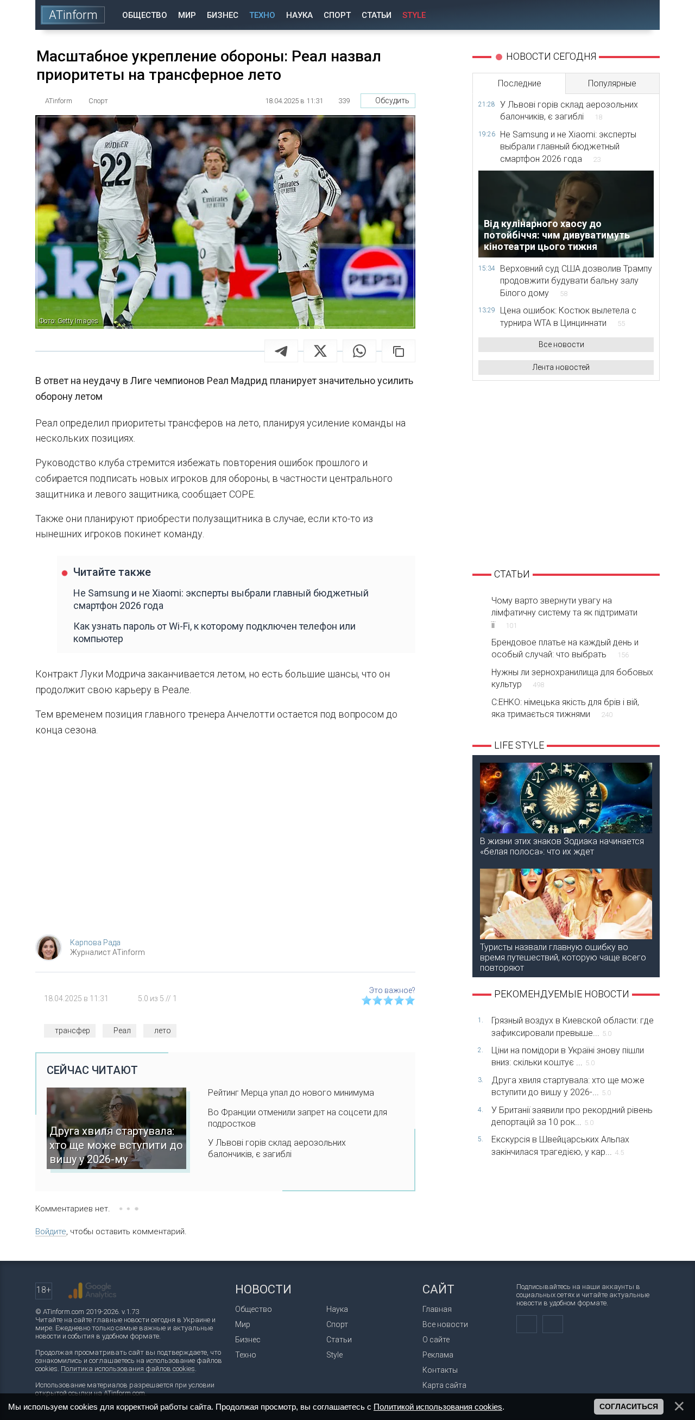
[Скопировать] (398, 351)
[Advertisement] (225, 839)
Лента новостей (561, 367)
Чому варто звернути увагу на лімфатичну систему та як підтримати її (564, 612)
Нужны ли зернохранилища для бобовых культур (572, 678)
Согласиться (628, 1406)
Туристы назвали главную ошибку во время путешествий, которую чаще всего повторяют (563, 957)
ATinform (73, 15)
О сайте (436, 1339)
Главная (437, 1309)
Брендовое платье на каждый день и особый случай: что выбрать (565, 648)
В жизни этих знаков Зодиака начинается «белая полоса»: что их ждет (562, 846)
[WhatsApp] (359, 351)
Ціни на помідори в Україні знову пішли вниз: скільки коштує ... (567, 1056)
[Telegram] (281, 351)
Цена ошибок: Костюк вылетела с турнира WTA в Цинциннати (568, 316)
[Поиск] (644, 14)
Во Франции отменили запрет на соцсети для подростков (297, 1118)
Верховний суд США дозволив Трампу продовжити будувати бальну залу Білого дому (576, 280)
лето (162, 1030)
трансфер (72, 1030)
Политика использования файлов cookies (128, 1369)
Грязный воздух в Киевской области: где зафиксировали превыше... (572, 1026)
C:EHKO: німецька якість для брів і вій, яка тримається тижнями (565, 708)
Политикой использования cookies (438, 1406)
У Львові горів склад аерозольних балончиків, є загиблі (277, 1148)
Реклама (437, 1354)
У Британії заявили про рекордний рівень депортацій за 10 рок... (572, 1116)
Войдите (50, 1231)
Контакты (440, 1370)
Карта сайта (444, 1385)
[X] (320, 351)
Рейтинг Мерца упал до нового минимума (291, 1093)
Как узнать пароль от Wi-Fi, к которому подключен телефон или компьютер (214, 632)
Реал (122, 1030)
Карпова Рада (95, 942)
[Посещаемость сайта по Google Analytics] (92, 1291)
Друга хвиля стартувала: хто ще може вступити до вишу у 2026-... (568, 1086)
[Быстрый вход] (613, 14)
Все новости (561, 344)
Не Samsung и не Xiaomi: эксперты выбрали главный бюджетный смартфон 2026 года (221, 599)
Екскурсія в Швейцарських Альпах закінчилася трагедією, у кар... (560, 1145)
